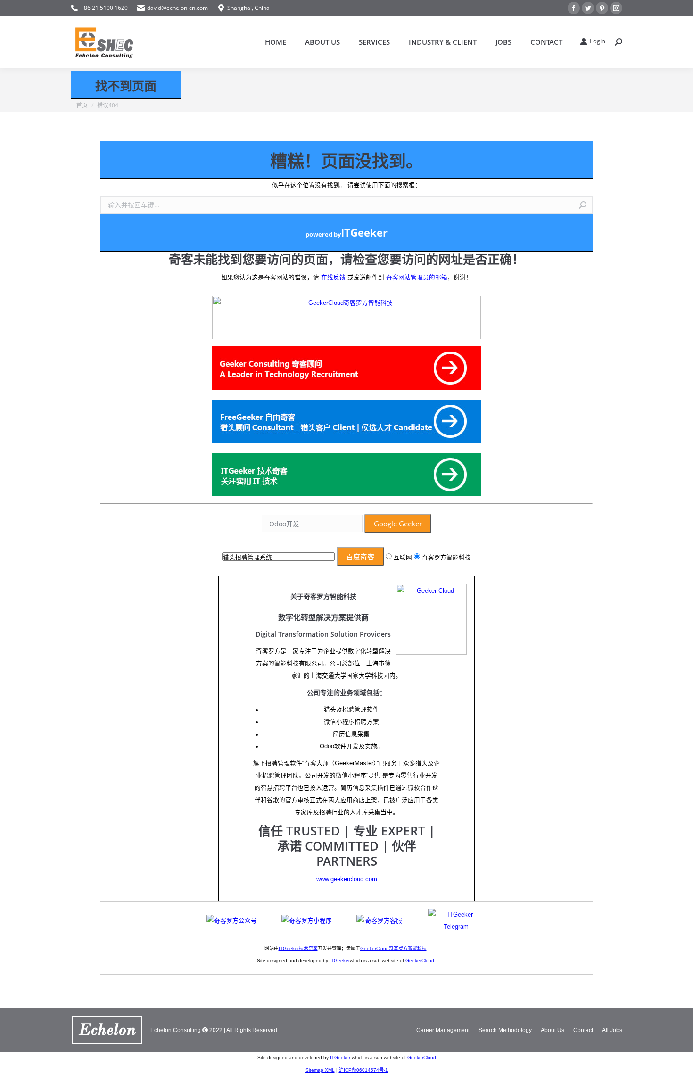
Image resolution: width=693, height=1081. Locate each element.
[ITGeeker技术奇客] (346, 476)
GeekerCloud (419, 960)
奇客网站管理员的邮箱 (416, 277)
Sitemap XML (320, 1070)
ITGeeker (340, 960)
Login (597, 41)
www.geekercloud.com (346, 879)
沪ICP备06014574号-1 (363, 1070)
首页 (82, 105)
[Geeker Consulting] (346, 370)
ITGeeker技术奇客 (298, 948)
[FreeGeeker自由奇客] (346, 423)
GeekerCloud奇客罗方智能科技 (393, 948)
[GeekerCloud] (346, 318)
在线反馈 (333, 277)
